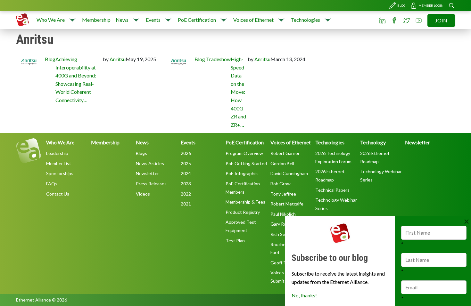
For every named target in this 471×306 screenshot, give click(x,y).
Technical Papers (332, 190)
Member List (58, 163)
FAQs (51, 183)
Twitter (406, 20)
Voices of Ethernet (253, 20)
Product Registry (243, 212)
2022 (186, 194)
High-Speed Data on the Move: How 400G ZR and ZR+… (238, 92)
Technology (373, 142)
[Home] (22, 20)
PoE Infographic (242, 173)
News (122, 20)
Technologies (305, 20)
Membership (96, 20)
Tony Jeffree (283, 194)
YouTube (418, 20)
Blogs (141, 153)
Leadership (57, 153)
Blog (401, 5)
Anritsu (118, 59)
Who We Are (51, 20)
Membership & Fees (245, 202)
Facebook (394, 20)
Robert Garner (285, 153)
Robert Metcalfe (286, 203)
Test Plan (235, 240)
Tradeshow (218, 59)
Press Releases (151, 183)
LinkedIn (382, 20)
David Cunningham (289, 173)
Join (441, 20)
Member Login (430, 5)
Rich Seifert (282, 234)
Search (451, 5)
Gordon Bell (282, 163)
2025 (186, 163)
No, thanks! (304, 295)
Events (153, 20)
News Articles (150, 163)
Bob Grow (280, 183)
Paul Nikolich (283, 214)
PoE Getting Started (246, 163)
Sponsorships (59, 173)
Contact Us (57, 194)
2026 (186, 153)
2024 (186, 173)
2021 (186, 203)
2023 (186, 183)
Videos (143, 194)
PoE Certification (197, 20)
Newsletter (147, 173)
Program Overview (244, 153)
